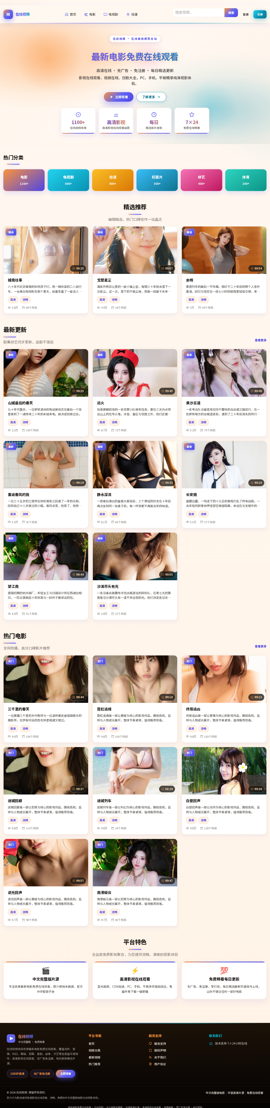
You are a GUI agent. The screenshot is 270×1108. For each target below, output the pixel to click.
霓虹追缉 (104, 708)
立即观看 (121, 97)
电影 (92, 14)
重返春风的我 (18, 494)
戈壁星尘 (104, 280)
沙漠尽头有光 (108, 586)
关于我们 (160, 1057)
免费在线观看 (255, 1093)
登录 (246, 14)
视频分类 (94, 1050)
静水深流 (104, 494)
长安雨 (191, 494)
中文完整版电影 (215, 1093)
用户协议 (160, 1064)
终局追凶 (193, 708)
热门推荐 (94, 1064)
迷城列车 (104, 800)
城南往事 (15, 280)
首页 (73, 14)
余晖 (189, 280)
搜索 (231, 12)
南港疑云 (104, 892)
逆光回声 (15, 892)
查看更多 (261, 340)
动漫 (134, 14)
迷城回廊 (15, 800)
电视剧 (113, 14)
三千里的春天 (18, 708)
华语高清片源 (236, 1093)
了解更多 (148, 97)
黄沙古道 (193, 402)
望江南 (13, 586)
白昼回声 (193, 800)
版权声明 (160, 1050)
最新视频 (94, 1057)
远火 (100, 402)
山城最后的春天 (20, 402)
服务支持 (160, 1043)
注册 (260, 14)
